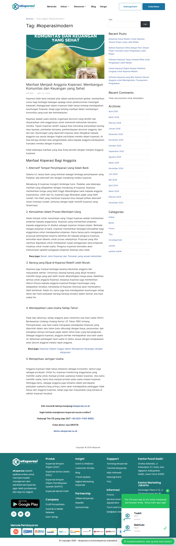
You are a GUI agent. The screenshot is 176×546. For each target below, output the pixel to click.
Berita (111, 223)
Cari (110, 19)
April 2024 (113, 185)
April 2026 (113, 111)
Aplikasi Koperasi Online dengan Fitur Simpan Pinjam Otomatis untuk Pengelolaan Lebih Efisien (129, 50)
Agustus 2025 (115, 157)
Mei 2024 (113, 180)
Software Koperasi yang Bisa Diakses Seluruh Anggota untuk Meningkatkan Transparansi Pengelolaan (129, 80)
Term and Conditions (118, 507)
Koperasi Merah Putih (57, 491)
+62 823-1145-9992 (82, 418)
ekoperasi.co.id (81, 406)
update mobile (115, 251)
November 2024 (116, 168)
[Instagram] (13, 514)
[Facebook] (20, 514)
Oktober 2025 (115, 145)
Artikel (30, 93)
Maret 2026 (114, 117)
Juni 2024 (113, 174)
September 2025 (116, 151)
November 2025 (116, 140)
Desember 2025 (116, 134)
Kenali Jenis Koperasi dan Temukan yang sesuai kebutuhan (71, 256)
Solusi (64, 6)
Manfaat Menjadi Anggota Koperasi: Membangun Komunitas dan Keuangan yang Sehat (64, 87)
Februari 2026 (115, 123)
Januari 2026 (114, 128)
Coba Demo (153, 6)
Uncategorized (115, 240)
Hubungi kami (130, 6)
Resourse (79, 6)
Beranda (51, 6)
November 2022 (116, 202)
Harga (103, 6)
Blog (93, 6)
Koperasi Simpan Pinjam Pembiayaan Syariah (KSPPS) (56, 483)
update (112, 245)
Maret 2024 (114, 191)
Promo (111, 228)
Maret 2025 (114, 163)
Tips (110, 234)
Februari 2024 (115, 197)
